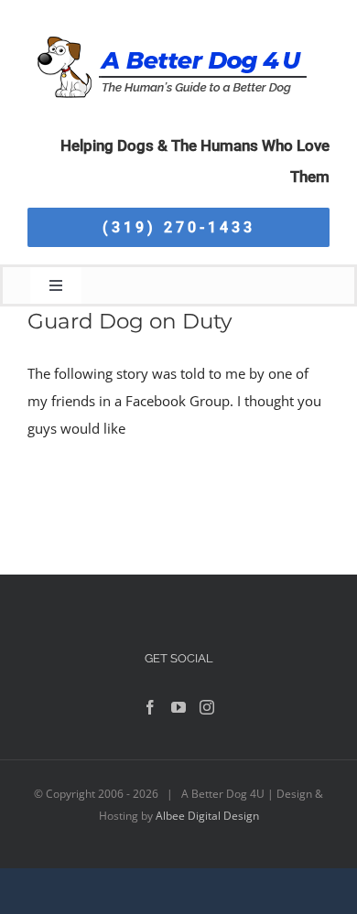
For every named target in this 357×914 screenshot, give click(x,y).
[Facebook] (150, 707)
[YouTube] (178, 707)
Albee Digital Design (207, 815)
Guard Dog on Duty (129, 321)
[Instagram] (207, 707)
